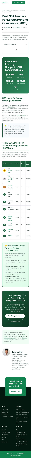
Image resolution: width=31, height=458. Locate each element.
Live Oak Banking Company (10, 187)
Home (3, 10)
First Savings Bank (10, 170)
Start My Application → (15, 316)
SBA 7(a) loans (11, 107)
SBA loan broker (21, 115)
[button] (26, 44)
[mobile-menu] (28, 2)
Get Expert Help (15, 321)
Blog (7, 10)
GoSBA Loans (8, 253)
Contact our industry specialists (15, 339)
